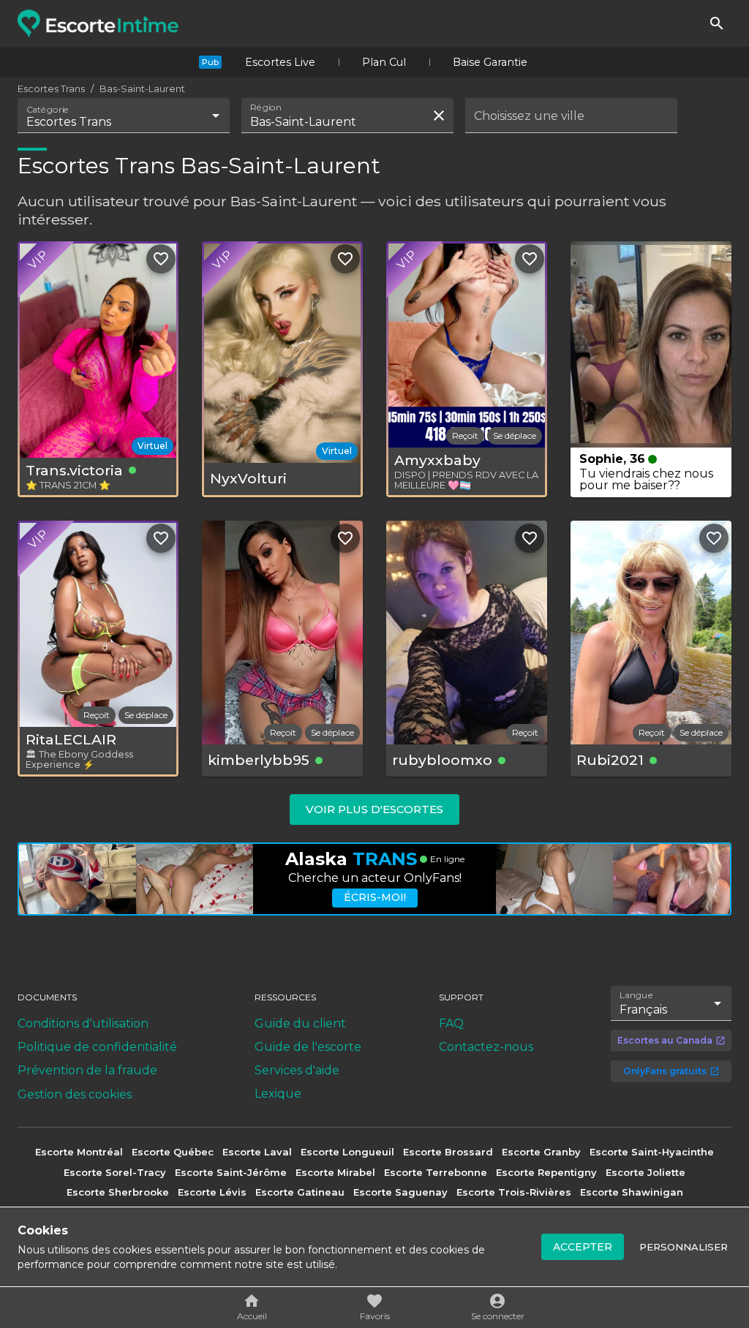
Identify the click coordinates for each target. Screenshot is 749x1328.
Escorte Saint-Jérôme (231, 1172)
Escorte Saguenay (400, 1192)
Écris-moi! (375, 897)
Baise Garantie (490, 62)
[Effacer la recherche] (438, 115)
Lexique (278, 1094)
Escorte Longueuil (347, 1152)
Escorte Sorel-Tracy (115, 1172)
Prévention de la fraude (87, 1070)
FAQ (451, 1023)
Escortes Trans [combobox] (68, 122)
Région (266, 107)
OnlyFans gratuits (665, 1070)
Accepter (582, 1246)
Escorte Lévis (212, 1192)
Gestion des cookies (75, 1094)
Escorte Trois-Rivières (513, 1192)
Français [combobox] (643, 1009)
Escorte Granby (541, 1152)
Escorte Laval (257, 1152)
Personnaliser (683, 1247)
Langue (637, 995)
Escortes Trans (51, 88)
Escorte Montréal (79, 1152)
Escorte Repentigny (546, 1172)
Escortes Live (280, 62)
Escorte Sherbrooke (118, 1192)
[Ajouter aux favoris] (161, 258)
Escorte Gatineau (300, 1192)
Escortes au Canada (664, 1040)
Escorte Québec (173, 1152)
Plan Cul (384, 62)
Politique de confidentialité (97, 1047)
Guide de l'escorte (308, 1047)
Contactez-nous (486, 1047)
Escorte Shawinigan (631, 1192)
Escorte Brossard (448, 1152)
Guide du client (300, 1023)
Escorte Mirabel (335, 1172)
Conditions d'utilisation (83, 1023)
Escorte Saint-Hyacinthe (652, 1152)
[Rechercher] (716, 23)
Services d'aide (297, 1070)
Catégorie (47, 110)
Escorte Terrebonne (435, 1172)
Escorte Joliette (645, 1172)
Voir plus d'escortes (374, 809)
